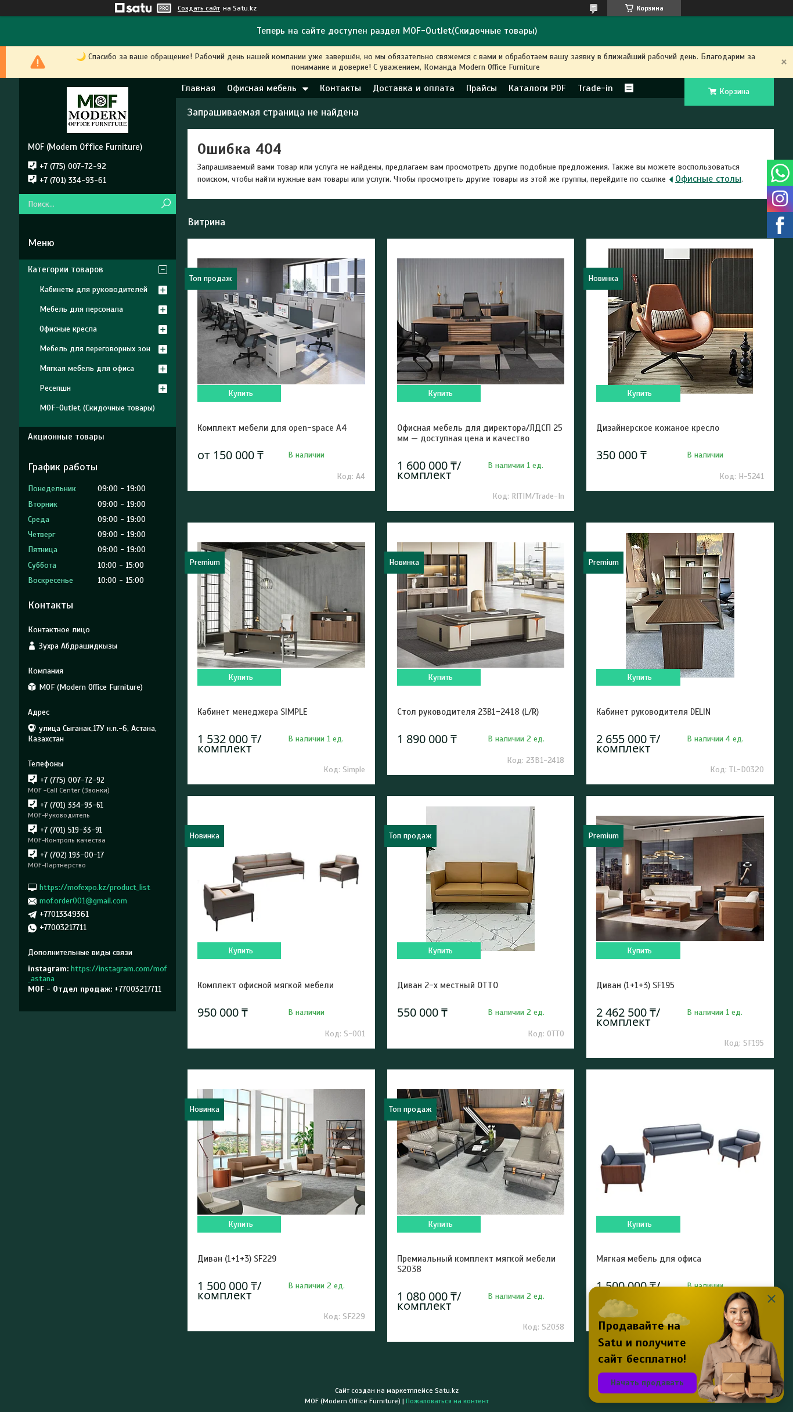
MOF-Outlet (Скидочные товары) (97, 408)
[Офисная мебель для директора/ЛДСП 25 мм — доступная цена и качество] (480, 321)
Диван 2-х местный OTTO (447, 985)
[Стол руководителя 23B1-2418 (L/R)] (480, 605)
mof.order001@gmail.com (83, 901)
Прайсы (481, 88)
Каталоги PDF (537, 88)
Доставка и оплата (414, 88)
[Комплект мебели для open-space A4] (281, 321)
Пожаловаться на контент (447, 1401)
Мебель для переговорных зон (94, 349)
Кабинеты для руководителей (93, 289)
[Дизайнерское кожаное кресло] (679, 321)
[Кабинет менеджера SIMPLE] (281, 605)
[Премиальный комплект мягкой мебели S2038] (480, 1151)
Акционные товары (66, 436)
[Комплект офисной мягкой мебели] (281, 878)
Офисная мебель (262, 88)
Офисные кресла (68, 329)
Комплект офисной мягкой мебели (265, 985)
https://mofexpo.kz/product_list (94, 887)
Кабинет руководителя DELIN (653, 712)
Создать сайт (199, 8)
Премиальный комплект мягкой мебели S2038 (476, 1263)
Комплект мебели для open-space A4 (272, 428)
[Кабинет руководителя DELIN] (679, 605)
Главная (198, 88)
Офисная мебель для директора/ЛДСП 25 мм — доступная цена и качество (480, 433)
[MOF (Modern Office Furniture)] (97, 110)
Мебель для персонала (81, 309)
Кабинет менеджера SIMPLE (252, 712)
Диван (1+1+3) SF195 (635, 985)
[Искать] (166, 204)
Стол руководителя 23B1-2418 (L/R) (468, 712)
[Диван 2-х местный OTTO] (480, 878)
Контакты (340, 88)
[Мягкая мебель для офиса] (679, 1151)
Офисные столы (708, 179)
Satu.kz (447, 1390)
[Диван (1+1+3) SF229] (281, 1151)
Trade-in (595, 88)
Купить (240, 393)
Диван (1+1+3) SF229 (236, 1258)
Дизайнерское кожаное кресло (657, 428)
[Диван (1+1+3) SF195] (679, 878)
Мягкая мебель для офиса (648, 1258)
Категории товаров (65, 269)
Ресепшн (55, 388)
